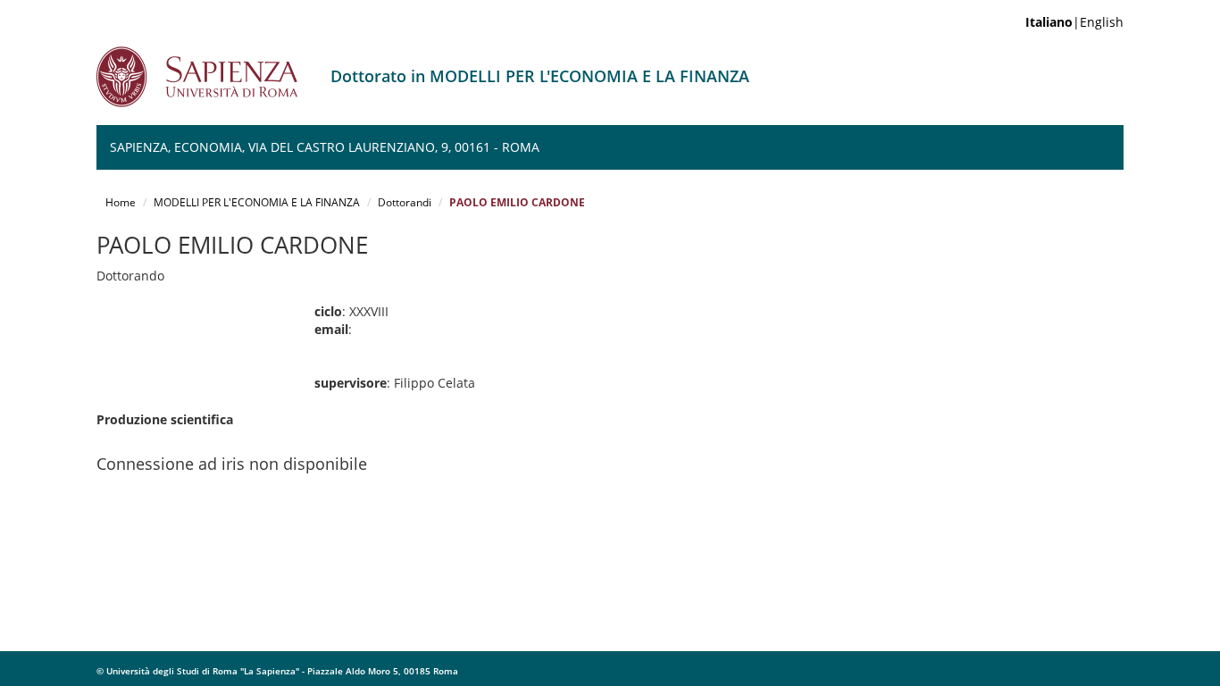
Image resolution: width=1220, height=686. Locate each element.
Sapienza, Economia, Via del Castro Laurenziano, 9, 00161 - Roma (324, 146)
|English (1074, 21)
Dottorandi (404, 202)
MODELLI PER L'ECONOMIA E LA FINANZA (257, 202)
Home (120, 202)
